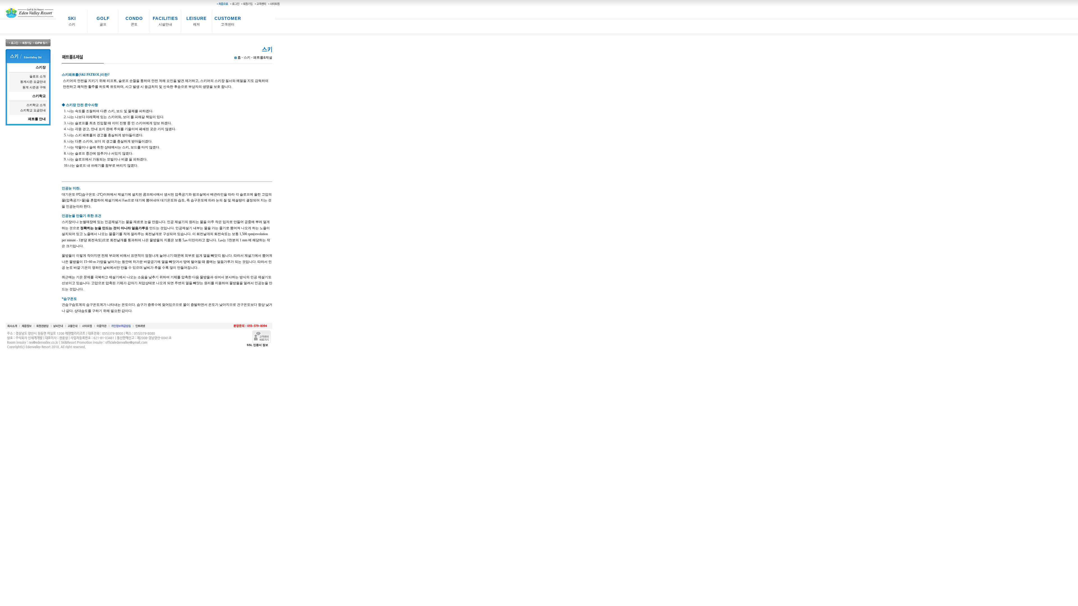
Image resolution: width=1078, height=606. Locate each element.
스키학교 (39, 96)
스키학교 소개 (36, 105)
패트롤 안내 (37, 119)
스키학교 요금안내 (33, 110)
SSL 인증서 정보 (257, 344)
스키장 (41, 67)
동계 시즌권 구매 (34, 87)
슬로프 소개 (37, 76)
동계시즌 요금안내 (33, 81)
